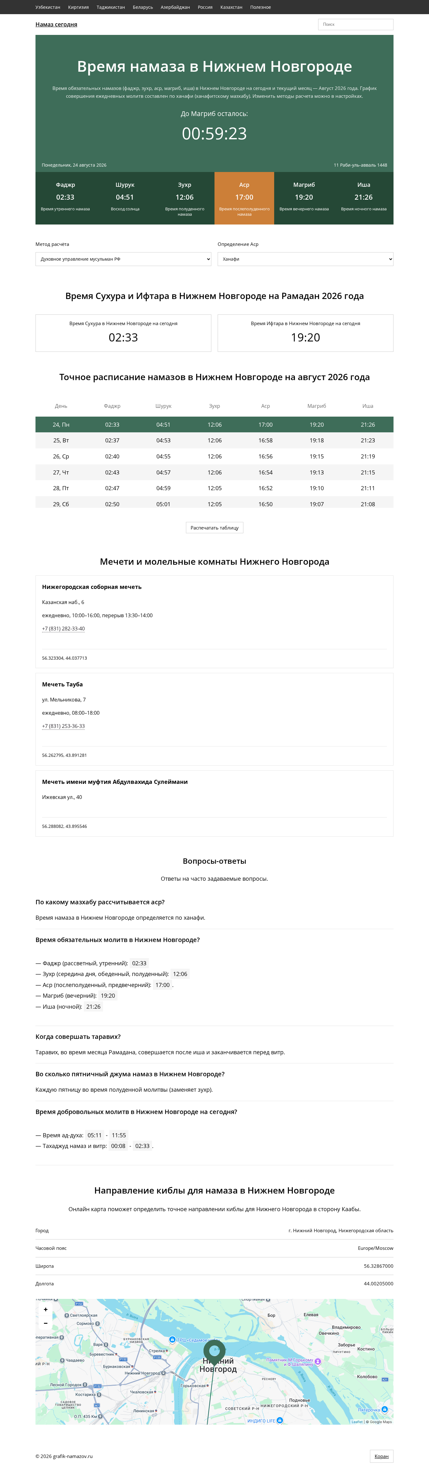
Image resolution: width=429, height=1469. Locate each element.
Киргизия (78, 7)
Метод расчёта (52, 244)
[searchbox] (356, 24)
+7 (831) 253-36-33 (63, 726)
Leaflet (357, 1422)
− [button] (45, 1323)
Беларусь (143, 7)
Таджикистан (111, 7)
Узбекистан (47, 7)
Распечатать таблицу (215, 527)
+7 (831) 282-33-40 (63, 628)
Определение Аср (238, 244)
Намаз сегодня (56, 24)
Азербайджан (175, 7)
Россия (205, 7)
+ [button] (45, 1309)
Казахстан (231, 7)
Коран (382, 1456)
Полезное (260, 7)
